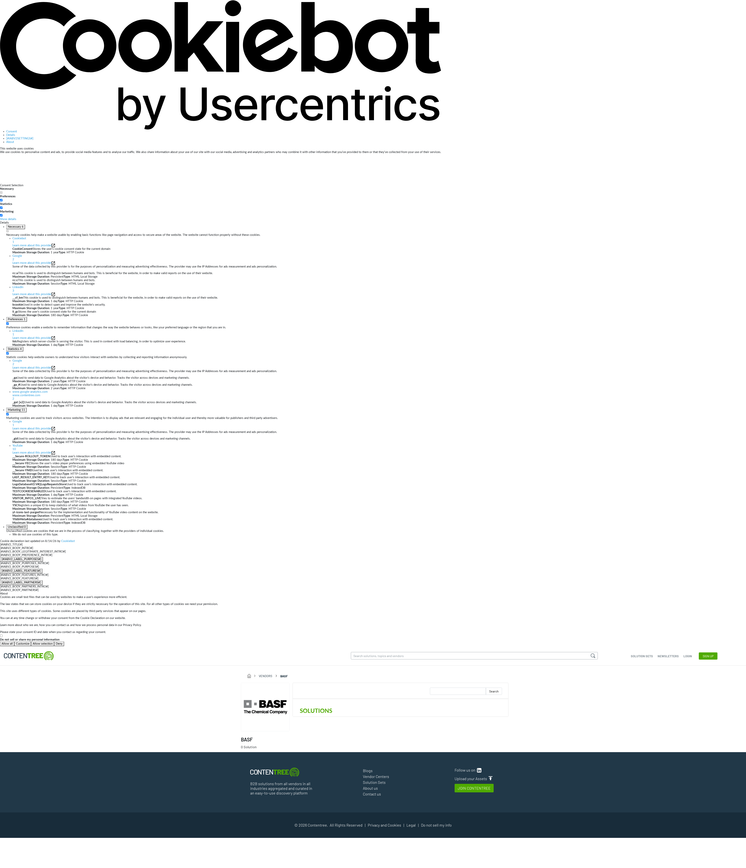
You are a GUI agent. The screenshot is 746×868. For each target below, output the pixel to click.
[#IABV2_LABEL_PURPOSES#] (21, 559)
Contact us (372, 794)
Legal (411, 825)
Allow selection (43, 643)
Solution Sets (374, 782)
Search (494, 691)
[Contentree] (29, 655)
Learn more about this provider (31, 245)
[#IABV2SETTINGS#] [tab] (19, 138)
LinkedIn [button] (17, 289)
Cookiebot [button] (19, 240)
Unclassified (17, 526)
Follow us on (466, 770)
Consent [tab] (11, 131)
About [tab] (10, 142)
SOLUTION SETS (642, 656)
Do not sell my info (436, 825)
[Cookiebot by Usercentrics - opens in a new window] (220, 64)
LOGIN (687, 656)
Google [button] (17, 257)
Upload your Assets (472, 778)
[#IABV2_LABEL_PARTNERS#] (21, 582)
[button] (226, 395)
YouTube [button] (17, 447)
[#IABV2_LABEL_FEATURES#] (21, 570)
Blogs (368, 770)
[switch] (1, 200)
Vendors (265, 676)
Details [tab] (10, 135)
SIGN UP (708, 656)
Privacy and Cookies (384, 825)
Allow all (7, 643)
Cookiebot (68, 541)
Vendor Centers (376, 776)
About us (370, 788)
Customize (23, 643)
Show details (8, 219)
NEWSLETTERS (668, 656)
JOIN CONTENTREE (474, 788)
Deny (59, 643)
